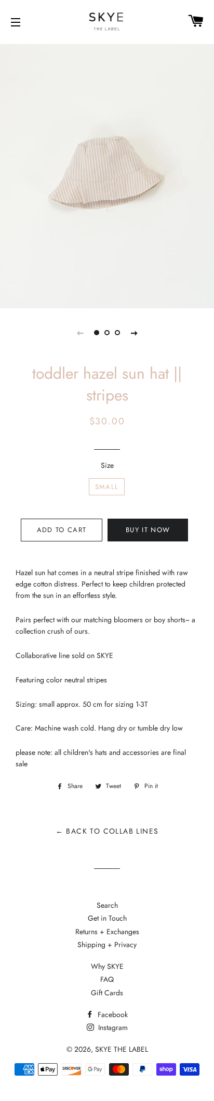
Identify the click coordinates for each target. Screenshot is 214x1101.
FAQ (107, 979)
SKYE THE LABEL (121, 1049)
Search (107, 905)
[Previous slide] (80, 332)
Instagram (112, 1027)
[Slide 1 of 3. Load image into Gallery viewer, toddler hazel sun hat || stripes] (96, 332)
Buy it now (148, 530)
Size (107, 465)
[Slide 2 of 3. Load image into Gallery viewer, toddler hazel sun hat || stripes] (107, 332)
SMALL (107, 487)
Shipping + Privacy (107, 944)
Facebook (112, 1014)
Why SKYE (107, 966)
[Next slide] (134, 332)
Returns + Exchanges (107, 931)
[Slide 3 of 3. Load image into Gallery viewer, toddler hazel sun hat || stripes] (117, 332)
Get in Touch (107, 918)
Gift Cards (107, 993)
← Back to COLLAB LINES (107, 831)
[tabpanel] (107, 174)
